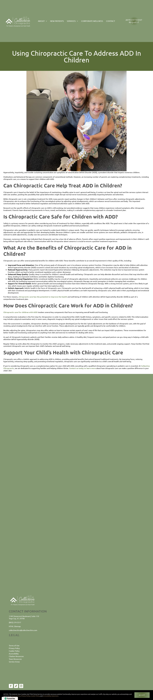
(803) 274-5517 (15, 622)
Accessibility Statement (50, 696)
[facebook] (11, 686)
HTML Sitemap (15, 626)
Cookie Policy (35, 696)
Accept (142, 695)
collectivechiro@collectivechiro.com (23, 630)
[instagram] (21, 686)
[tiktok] (16, 686)
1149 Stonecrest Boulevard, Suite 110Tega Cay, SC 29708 (24, 617)
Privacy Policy (25, 696)
